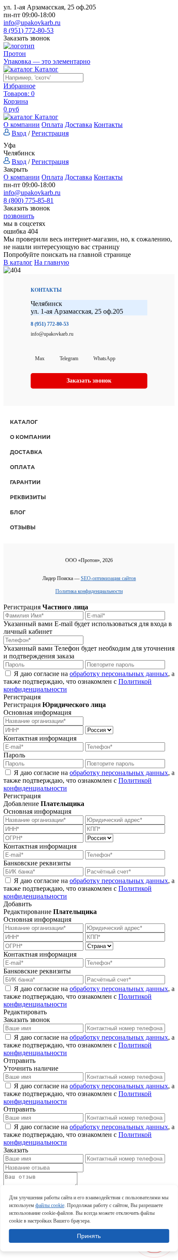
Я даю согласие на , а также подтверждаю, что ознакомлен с (89, 681)
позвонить (18, 215)
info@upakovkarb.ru (31, 22)
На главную (51, 262)
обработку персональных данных (119, 673)
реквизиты (28, 497)
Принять (89, 1235)
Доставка (78, 124)
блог (17, 512)
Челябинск (19, 153)
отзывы (22, 527)
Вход (19, 133)
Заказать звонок (26, 38)
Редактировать (25, 1012)
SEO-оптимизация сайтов (108, 578)
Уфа (9, 145)
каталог (24, 422)
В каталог (17, 262)
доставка (26, 452)
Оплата (52, 124)
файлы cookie (49, 1205)
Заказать (15, 1150)
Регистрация (50, 133)
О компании (21, 124)
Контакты (108, 124)
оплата (22, 467)
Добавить (17, 904)
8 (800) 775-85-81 (28, 200)
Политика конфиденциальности (89, 591)
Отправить (19, 1060)
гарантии (25, 482)
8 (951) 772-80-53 (28, 30)
